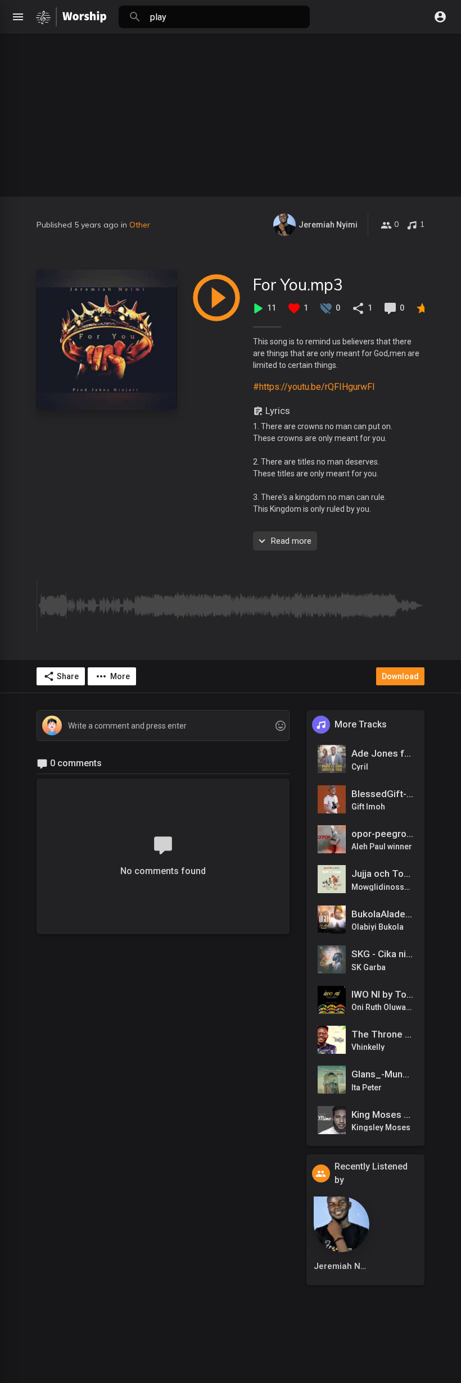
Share (68, 676)
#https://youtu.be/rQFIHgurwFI (314, 386)
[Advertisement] (230, 112)
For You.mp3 (298, 284)
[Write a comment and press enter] (162, 726)
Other (139, 225)
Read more (291, 541)
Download (400, 676)
